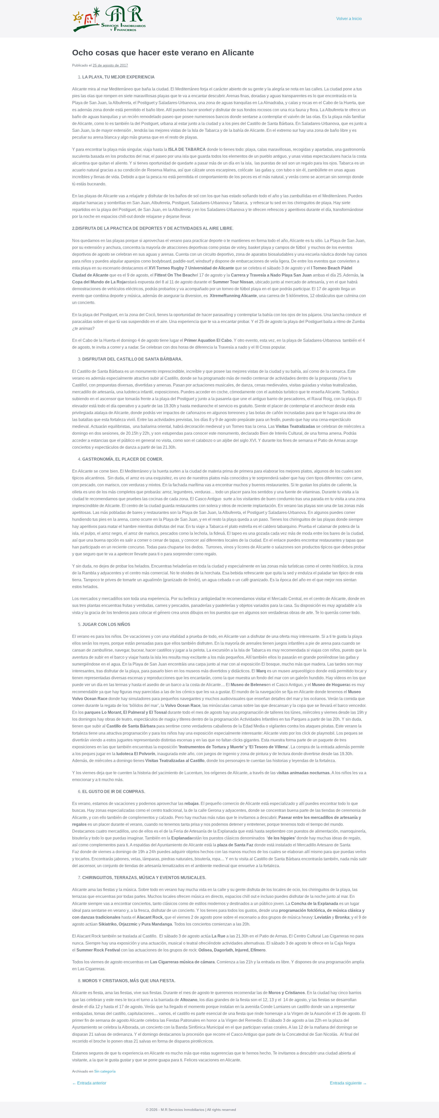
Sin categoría (105, 1071)
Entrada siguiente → (348, 1083)
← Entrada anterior (89, 1083)
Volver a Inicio (349, 19)
